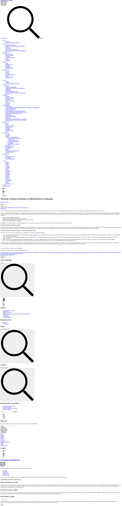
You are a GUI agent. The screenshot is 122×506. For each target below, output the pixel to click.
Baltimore (8, 163)
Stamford (7, 181)
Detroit (7, 168)
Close (2, 504)
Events (7, 63)
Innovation (8, 148)
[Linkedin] (3, 188)
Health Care (8, 47)
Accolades (8, 134)
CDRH (10, 252)
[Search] (23, 38)
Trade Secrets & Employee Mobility (10, 408)
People (4, 40)
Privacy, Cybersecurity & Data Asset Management (16, 50)
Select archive (3, 367)
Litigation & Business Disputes (12, 49)
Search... (2, 262)
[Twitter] (3, 194)
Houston (7, 170)
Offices (7, 75)
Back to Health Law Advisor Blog (7, 254)
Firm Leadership (9, 147)
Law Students (8, 157)
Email (2, 256)
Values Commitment (10, 152)
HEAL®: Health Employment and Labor (14, 113)
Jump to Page (3, 0)
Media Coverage (9, 64)
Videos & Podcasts (9, 67)
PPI (22, 253)
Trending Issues (6, 105)
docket (16, 213)
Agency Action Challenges (11, 108)
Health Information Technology (14, 207)
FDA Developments (49, 252)
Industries (5, 52)
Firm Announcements (10, 74)
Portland (7, 178)
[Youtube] (3, 190)
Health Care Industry (10, 55)
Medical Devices (24, 207)
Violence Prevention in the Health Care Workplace (16, 120)
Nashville (7, 173)
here (105, 214)
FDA (6, 207)
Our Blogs (8, 65)
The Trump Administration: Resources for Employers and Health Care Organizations (23, 107)
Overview (8, 71)
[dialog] (61, 478)
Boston (7, 164)
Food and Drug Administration (59, 252)
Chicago (7, 165)
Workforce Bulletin (7, 409)
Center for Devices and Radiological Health (21, 252)
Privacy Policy (6, 472)
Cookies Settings (4, 479)
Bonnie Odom (3, 208)
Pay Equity (8, 117)
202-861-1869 (6, 316)
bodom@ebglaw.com (7, 317)
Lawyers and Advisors (10, 156)
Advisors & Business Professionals (13, 42)
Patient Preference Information (11, 253)
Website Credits (6, 475)
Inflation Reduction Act (10, 115)
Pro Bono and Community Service (12, 150)
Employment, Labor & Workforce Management (15, 46)
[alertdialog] (61, 493)
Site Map (5, 470)
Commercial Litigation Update (9, 405)
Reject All (10, 479)
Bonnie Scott (5, 252)
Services (4, 43)
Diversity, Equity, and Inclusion (12, 137)
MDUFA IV (68, 252)
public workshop (33, 234)
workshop (15, 240)
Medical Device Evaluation (83, 252)
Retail (7, 58)
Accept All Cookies (16, 479)
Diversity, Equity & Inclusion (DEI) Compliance (15, 110)
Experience (8, 73)
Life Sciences (8, 48)
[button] (4, 414)
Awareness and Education (13, 140)
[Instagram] (3, 193)
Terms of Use (5, 473)
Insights (4, 62)
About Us (5, 70)
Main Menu (9, 0)
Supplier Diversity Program (13, 144)
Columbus (8, 167)
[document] (61, 493)
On (2, 499)
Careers (7, 72)
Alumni (4, 184)
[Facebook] (3, 191)
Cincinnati (8, 166)
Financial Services (9, 54)
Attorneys (8, 41)
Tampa (7, 182)
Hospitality (8, 56)
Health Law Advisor (5, 202)
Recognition (10, 142)
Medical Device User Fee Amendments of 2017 (98, 252)
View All (7, 51)
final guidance (15, 239)
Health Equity (8, 114)
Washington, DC (9, 183)
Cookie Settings (4, 38)
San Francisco (8, 179)
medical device (74, 252)
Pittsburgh (8, 176)
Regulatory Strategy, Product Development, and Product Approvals (16, 313)
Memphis (7, 172)
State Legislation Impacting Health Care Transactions (16, 118)
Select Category (4, 329)
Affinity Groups (11, 139)
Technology (8, 59)
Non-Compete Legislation (11, 116)
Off (6, 499)
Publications (8, 66)
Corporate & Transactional (11, 45)
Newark (7, 175)
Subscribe (5, 195)
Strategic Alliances (9, 76)
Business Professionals (10, 158)
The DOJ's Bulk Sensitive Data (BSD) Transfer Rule (16, 112)
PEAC (19, 253)
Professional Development (13, 141)
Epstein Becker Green (37, 252)
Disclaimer (5, 471)
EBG (31, 252)
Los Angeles (8, 171)
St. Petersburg (8, 180)
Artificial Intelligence (10, 109)
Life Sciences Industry (10, 57)
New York (8, 174)
